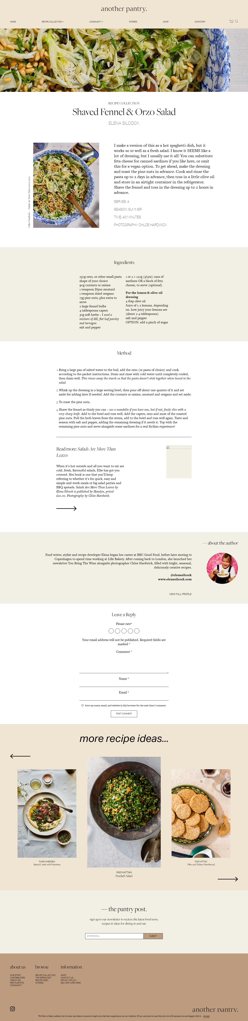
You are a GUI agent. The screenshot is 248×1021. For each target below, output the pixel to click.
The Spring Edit (43, 978)
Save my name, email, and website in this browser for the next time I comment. (125, 705)
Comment (124, 652)
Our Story (200, 22)
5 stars (136, 631)
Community (16, 985)
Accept (206, 1016)
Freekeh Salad (124, 876)
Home (13, 22)
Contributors (17, 978)
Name (124, 679)
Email (124, 692)
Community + (96, 22)
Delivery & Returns (71, 983)
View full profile (180, 594)
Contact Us (67, 978)
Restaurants (17, 983)
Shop (166, 22)
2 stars (117, 631)
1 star (111, 631)
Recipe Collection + (52, 22)
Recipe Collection (45, 975)
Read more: (86, 452)
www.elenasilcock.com (175, 579)
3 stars (124, 631)
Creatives (15, 980)
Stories (133, 22)
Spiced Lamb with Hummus (47, 864)
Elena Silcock (124, 123)
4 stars (130, 631)
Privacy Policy (68, 980)
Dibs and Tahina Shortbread (201, 864)
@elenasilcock (181, 575)
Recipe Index (41, 980)
